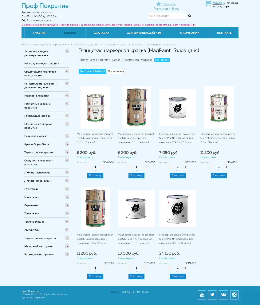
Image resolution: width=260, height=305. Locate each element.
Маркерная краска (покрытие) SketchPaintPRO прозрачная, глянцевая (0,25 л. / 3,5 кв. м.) (177, 138)
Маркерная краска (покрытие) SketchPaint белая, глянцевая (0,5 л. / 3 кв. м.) (95, 138)
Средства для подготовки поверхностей (40, 73)
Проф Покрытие (30, 291)
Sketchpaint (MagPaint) (92, 71)
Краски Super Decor (36, 144)
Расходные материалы (39, 254)
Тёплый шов (32, 213)
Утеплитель (31, 230)
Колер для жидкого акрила (41, 63)
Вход (175, 8)
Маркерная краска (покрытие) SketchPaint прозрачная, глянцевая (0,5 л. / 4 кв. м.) (136, 138)
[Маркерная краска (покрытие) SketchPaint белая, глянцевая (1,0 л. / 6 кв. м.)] (218, 107)
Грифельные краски (37, 116)
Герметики (31, 205)
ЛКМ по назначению (37, 172)
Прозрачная (130, 59)
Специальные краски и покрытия (38, 162)
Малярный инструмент (39, 246)
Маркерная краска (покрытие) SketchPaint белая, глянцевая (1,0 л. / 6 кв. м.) (218, 138)
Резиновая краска (35, 136)
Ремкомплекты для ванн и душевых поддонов (40, 85)
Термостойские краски (38, 152)
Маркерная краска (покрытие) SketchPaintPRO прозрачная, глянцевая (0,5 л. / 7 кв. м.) (136, 239)
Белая (116, 59)
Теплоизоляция (34, 221)
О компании (189, 33)
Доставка (101, 33)
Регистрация (162, 8)
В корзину (95, 175)
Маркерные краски (36, 95)
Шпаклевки (31, 197)
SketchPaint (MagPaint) (95, 59)
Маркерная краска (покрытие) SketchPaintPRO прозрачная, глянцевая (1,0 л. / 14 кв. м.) (177, 239)
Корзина (218, 2)
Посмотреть (85, 157)
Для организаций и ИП (144, 33)
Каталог (70, 33)
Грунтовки (31, 189)
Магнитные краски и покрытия (37, 106)
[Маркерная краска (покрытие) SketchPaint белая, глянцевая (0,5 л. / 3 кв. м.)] (95, 107)
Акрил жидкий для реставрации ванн (36, 53)
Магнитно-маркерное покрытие (38, 126)
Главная (39, 33)
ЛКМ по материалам (37, 181)
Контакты (224, 33)
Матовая (146, 59)
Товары (114, 292)
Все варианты (116, 71)
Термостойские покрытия (40, 238)
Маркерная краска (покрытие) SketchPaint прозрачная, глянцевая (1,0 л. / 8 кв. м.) (95, 239)
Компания (128, 292)
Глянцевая (162, 59)
